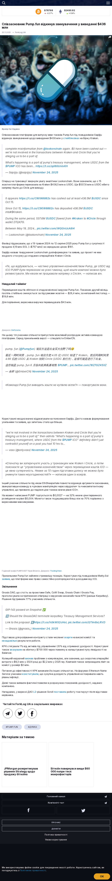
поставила (60, 691)
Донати (56, 829)
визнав (29, 658)
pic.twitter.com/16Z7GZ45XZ (88, 365)
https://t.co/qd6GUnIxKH (52, 166)
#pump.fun (7, 129)
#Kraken (77, 218)
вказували (16, 649)
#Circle (91, 218)
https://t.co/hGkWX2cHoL (50, 622)
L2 (34, 691)
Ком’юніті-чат (56, 802)
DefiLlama (15, 330)
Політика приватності (56, 834)
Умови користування (56, 839)
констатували (30, 673)
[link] (56, 2)
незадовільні (9, 640)
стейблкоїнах (71, 138)
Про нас (56, 822)
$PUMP (10, 166)
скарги (68, 637)
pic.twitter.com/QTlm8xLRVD (86, 622)
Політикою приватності (33, 870)
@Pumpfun (27, 348)
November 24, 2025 (45, 172)
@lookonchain (52, 148)
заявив (6, 579)
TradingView (56, 571)
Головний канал (56, 796)
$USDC (96, 198)
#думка (16, 129)
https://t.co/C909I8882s (34, 198)
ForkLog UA (20, 32)
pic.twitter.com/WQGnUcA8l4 (56, 228)
